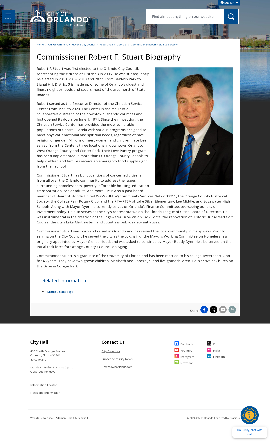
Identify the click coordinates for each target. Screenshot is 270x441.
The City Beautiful (78, 418)
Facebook (186, 344)
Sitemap (61, 418)
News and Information (45, 392)
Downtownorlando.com (117, 367)
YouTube (186, 350)
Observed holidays (42, 371)
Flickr (216, 350)
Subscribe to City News (117, 359)
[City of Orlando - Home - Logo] (60, 18)
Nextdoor (186, 363)
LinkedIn (219, 357)
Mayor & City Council (84, 44)
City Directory (111, 351)
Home (40, 44)
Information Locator (43, 385)
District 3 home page (60, 291)
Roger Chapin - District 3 (113, 44)
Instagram (187, 357)
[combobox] (229, 2)
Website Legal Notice (42, 418)
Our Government (58, 44)
